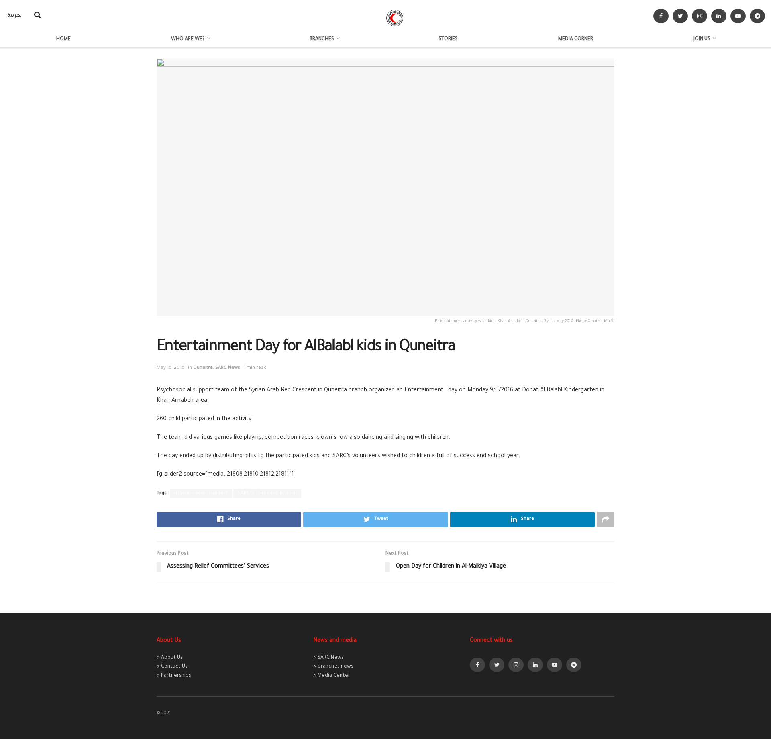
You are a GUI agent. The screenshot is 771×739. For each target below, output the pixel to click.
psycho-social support (201, 493)
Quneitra (203, 368)
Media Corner (575, 39)
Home (63, 39)
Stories (448, 39)
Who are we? (188, 39)
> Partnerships (174, 676)
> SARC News (328, 658)
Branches (322, 39)
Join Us (701, 39)
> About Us (170, 658)
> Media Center (331, 676)
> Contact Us (172, 667)
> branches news (333, 667)
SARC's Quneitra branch (267, 493)
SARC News (227, 368)
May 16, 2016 (170, 368)
